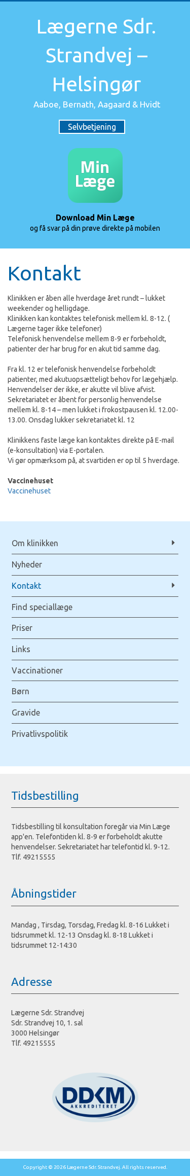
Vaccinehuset (29, 491)
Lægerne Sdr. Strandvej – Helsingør (96, 55)
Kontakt (26, 585)
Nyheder (27, 564)
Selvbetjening (92, 126)
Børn (20, 691)
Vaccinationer (37, 670)
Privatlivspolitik (40, 733)
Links (21, 649)
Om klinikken (35, 543)
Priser (22, 627)
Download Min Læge (95, 217)
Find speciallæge (42, 607)
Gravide (26, 712)
